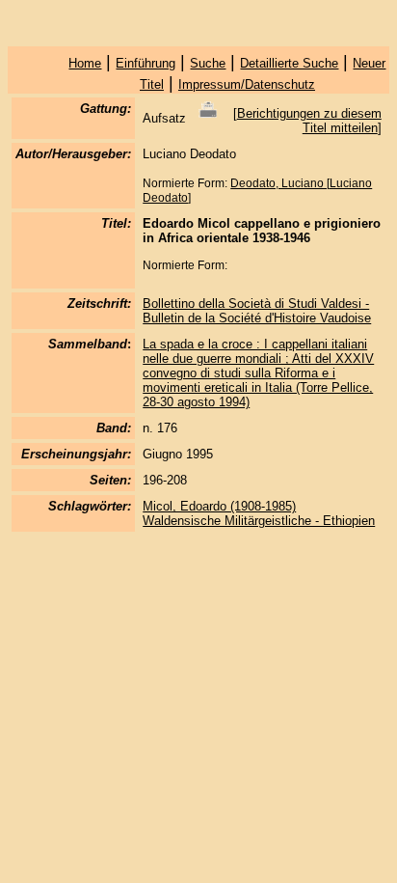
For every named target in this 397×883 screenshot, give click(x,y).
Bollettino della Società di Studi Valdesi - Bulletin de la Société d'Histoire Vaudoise (257, 310)
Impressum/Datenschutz (246, 84)
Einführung (145, 63)
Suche (207, 63)
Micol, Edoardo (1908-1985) (219, 506)
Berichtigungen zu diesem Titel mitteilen (309, 120)
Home (84, 63)
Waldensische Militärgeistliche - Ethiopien (259, 520)
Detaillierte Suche (289, 63)
